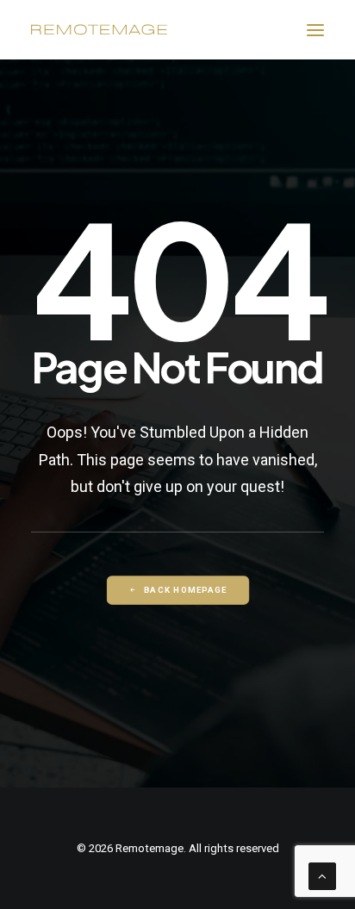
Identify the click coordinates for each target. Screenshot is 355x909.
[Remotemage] (99, 29)
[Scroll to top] (322, 875)
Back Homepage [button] (185, 590)
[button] (315, 29)
